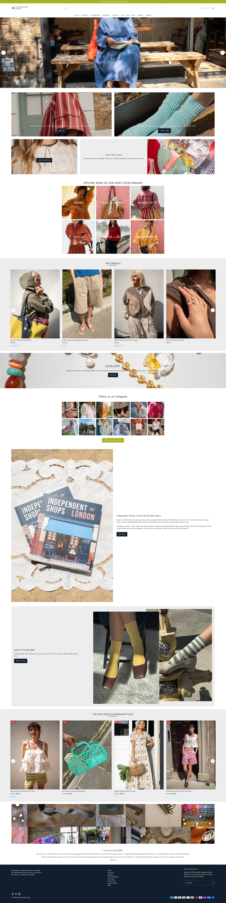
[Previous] (3, 52)
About (109, 870)
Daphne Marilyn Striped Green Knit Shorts (22, 791)
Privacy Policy (112, 881)
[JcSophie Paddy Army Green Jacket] (35, 304)
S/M (119, 346)
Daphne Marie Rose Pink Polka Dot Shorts (178, 791)
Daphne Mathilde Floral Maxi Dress (124, 791)
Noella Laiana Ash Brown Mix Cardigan (126, 340)
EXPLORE (113, 375)
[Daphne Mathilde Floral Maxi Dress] (139, 754)
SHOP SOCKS (21, 661)
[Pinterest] (16, 894)
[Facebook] (13, 894)
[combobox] (113, 8)
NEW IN (61, 131)
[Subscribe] (212, 883)
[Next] (222, 52)
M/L (14, 797)
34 (11, 346)
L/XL (122, 346)
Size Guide (111, 879)
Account (206, 8)
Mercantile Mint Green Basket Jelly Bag (73, 791)
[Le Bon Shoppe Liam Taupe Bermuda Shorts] (87, 304)
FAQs (109, 885)
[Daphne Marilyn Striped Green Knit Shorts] (35, 754)
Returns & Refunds (113, 877)
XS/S (115, 346)
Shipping (110, 875)
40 (17, 346)
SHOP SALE (113, 58)
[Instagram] (19, 894)
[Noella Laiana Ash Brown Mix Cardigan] (139, 304)
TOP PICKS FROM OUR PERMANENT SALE (113, 714)
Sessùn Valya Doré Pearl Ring (175, 340)
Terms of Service (112, 883)
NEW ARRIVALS (113, 263)
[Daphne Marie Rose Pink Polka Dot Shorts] (191, 754)
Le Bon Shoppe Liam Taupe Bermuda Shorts (75, 340)
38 (15, 346)
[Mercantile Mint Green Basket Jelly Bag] (87, 754)
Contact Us (111, 873)
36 (13, 346)
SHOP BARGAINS (44, 160)
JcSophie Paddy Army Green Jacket (20, 340)
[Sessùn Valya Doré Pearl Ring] (191, 304)
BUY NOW (122, 534)
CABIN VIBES (164, 131)
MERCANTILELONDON (114, 440)
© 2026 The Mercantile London (20, 897)
